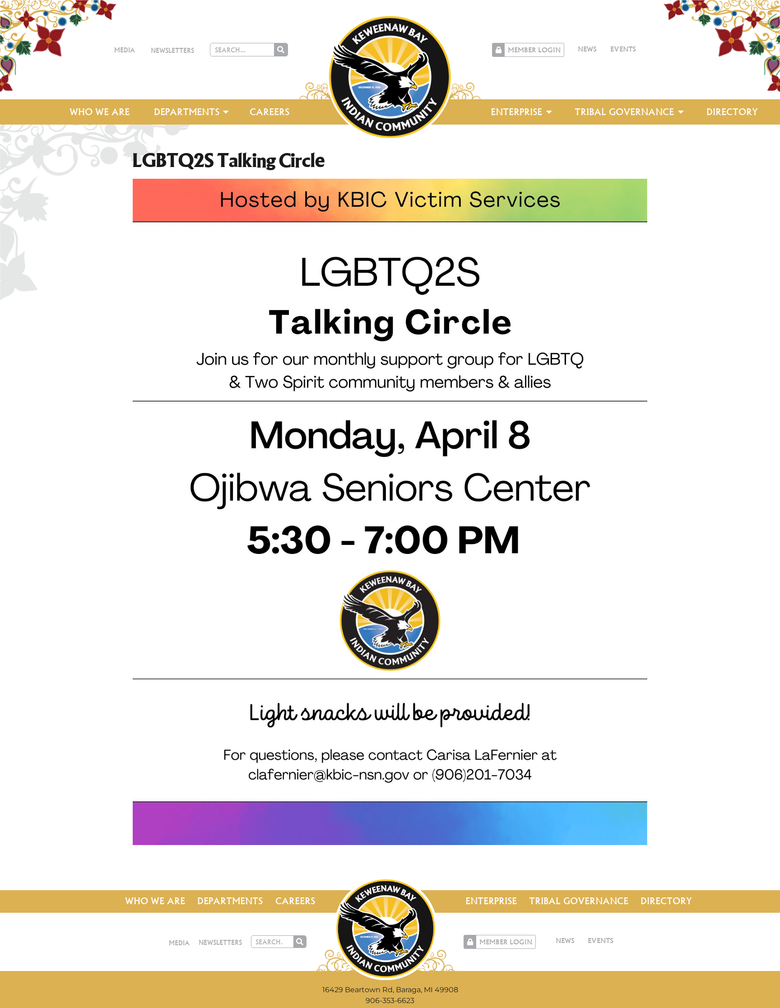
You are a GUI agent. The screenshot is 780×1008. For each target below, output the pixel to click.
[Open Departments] (226, 112)
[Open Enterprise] (548, 112)
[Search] (281, 49)
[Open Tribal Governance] (680, 112)
